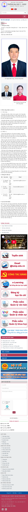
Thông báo (5, 459)
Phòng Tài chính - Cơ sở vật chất (9, 342)
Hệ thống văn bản (6, 451)
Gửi (14, 412)
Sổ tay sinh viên (6, 463)
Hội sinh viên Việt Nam (7, 230)
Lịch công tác (5, 455)
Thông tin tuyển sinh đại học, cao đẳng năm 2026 (15, 20)
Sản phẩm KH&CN (6, 471)
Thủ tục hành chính (7, 449)
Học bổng (4, 461)
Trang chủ (9, 493)
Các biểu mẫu (5, 453)
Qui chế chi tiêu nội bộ (7, 486)
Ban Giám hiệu (6, 443)
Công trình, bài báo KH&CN (8, 469)
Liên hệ (19, 493)
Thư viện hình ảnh (6, 448)
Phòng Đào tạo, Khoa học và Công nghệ (11, 346)
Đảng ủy (4, 441)
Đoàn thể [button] (4, 358)
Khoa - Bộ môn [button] (5, 351)
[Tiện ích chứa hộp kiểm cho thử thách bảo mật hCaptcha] (14, 405)
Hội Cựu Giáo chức (6, 480)
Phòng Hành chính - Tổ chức (9, 340)
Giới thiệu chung (6, 436)
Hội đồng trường (5, 232)
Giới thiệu (15, 493)
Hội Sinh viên (5, 477)
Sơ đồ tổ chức (5, 440)
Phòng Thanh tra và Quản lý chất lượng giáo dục (13, 348)
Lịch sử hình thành (6, 438)
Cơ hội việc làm (6, 465)
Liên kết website (14, 418)
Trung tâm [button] (4, 355)
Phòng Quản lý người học (8, 344)
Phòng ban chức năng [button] (7, 337)
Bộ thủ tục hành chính (7, 488)
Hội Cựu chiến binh (6, 228)
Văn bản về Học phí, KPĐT (8, 485)
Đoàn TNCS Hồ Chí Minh (7, 225)
